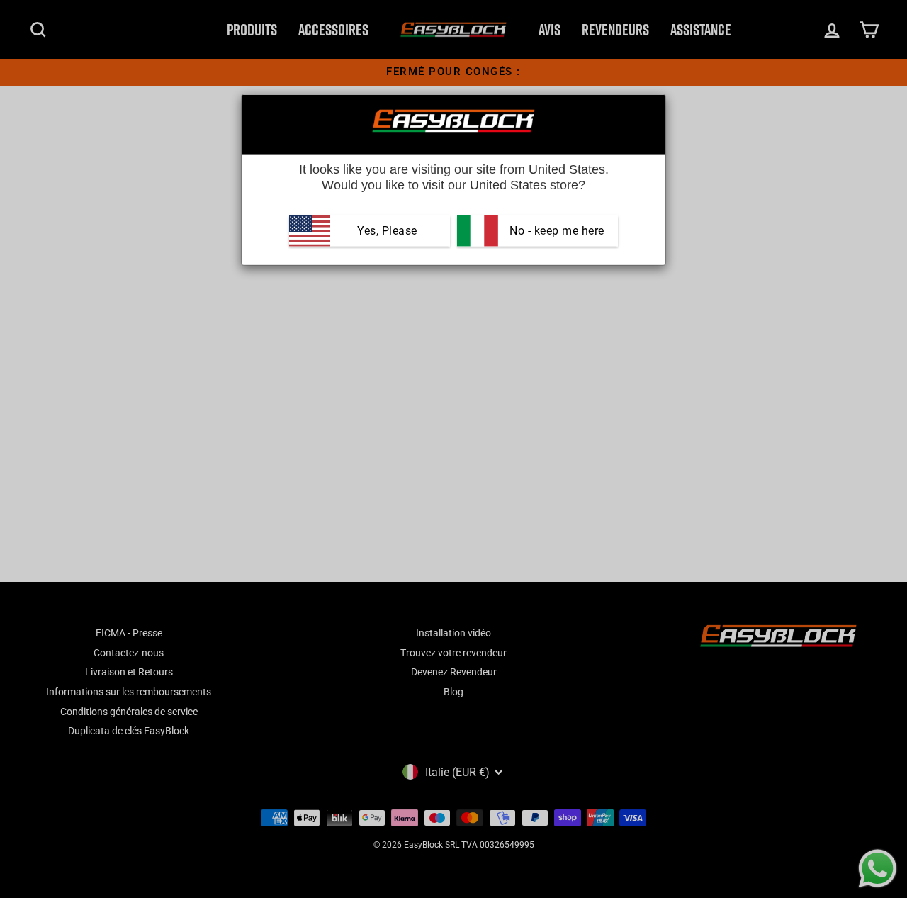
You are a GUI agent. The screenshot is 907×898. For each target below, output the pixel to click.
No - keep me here (555, 230)
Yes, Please (387, 230)
